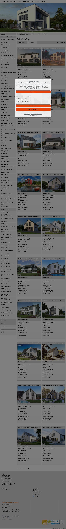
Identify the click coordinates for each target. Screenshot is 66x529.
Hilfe (39, 88)
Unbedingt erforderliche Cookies (24, 96)
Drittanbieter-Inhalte (21, 103)
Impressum (39, 114)
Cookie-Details (27, 114)
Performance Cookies (22, 99)
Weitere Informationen (33, 115)
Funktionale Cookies (21, 98)
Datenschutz (34, 114)
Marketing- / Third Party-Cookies (24, 101)
